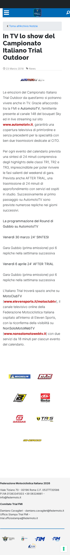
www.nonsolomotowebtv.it (25, 334)
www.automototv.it (18, 124)
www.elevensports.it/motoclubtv (30, 301)
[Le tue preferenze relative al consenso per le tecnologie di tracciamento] (63, 548)
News (32, 68)
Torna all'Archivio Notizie (23, 26)
